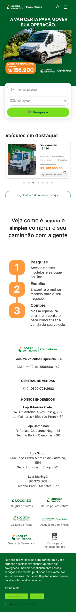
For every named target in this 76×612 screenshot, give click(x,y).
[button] (20, 604)
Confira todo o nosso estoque (40, 195)
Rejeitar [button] (37, 596)
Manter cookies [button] (16, 596)
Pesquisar (41, 112)
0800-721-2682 (42, 388)
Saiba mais (12, 588)
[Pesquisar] (58, 7)
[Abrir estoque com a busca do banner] (38, 46)
